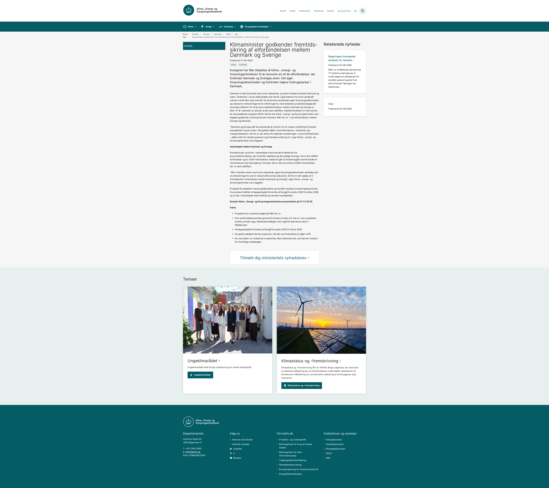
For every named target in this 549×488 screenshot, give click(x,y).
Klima (190, 26)
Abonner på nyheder (242, 439)
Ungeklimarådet (202, 360)
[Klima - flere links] (194, 26)
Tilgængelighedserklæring (292, 460)
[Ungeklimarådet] (227, 320)
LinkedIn (237, 448)
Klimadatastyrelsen (335, 448)
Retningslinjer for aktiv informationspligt (290, 454)
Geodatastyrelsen (335, 444)
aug (330, 103)
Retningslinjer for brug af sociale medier (295, 446)
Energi (208, 26)
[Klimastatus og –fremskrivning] (321, 320)
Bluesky (237, 458)
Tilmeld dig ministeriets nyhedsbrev (273, 257)
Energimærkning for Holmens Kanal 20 (298, 469)
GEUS (329, 453)
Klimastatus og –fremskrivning (309, 360)
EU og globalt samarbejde (256, 26)
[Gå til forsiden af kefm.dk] (206, 11)
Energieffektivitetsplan (290, 474)
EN (355, 11)
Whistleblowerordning (290, 464)
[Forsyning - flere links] (234, 26)
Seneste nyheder (241, 444)
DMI (328, 458)
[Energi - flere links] (212, 26)
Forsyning (228, 26)
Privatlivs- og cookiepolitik (292, 439)
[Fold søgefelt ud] (362, 10)
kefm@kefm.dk (192, 452)
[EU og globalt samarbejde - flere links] (269, 26)
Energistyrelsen (334, 439)
